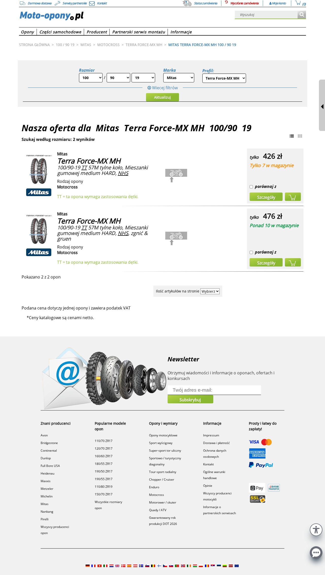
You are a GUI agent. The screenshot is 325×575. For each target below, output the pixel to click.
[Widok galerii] (299, 136)
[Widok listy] (291, 136)
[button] (316, 529)
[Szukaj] (302, 15)
